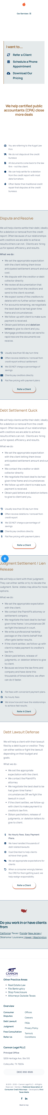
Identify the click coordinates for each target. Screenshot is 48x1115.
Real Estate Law (16, 985)
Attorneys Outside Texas (22, 995)
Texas (15, 933)
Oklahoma (5, 937)
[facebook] (22, 1098)
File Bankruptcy (16, 988)
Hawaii (28, 937)
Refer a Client (22, 55)
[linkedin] (26, 1098)
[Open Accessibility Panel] (5, 558)
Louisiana (17, 937)
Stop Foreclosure (17, 992)
